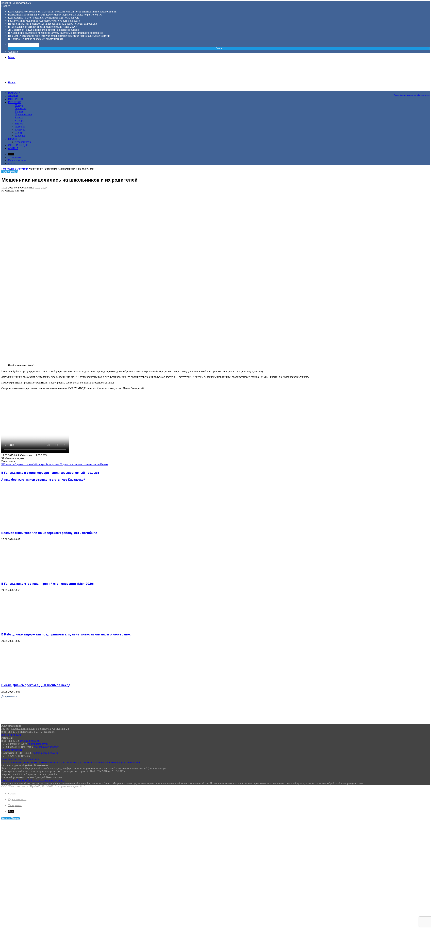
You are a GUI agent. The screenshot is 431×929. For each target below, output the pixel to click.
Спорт (18, 132)
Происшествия (23, 114)
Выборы (19, 120)
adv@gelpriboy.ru (29, 740)
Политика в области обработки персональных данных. (32, 780)
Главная (5, 168)
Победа (19, 105)
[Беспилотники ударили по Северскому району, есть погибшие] (34, 526)
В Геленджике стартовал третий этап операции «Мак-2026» (42, 26)
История (20, 126)
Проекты (14, 138)
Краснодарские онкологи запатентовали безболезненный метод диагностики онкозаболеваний (62, 11)
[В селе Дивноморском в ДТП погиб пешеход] (34, 678)
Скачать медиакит (11, 749)
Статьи (13, 96)
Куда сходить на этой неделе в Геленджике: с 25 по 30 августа (44, 17)
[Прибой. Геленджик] (26, 76)
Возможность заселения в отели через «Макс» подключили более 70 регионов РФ (55, 14)
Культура (20, 129)
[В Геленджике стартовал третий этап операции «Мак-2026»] (34, 577)
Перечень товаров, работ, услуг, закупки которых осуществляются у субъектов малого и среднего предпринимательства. (70, 762)
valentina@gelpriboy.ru (46, 746)
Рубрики (14, 102)
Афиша (13, 148)
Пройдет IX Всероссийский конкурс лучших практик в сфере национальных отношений (59, 35)
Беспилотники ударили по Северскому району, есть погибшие (44, 20)
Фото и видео (18, 145)
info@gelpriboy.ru (11, 734)
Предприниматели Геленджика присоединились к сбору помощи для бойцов (52, 23)
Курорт (19, 111)
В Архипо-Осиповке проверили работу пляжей (35, 38)
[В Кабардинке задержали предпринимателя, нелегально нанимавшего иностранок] (34, 627)
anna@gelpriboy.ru (38, 743)
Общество (20, 108)
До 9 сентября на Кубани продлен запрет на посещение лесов (43, 29)
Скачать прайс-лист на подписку (20, 759)
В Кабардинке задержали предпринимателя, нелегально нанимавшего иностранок (55, 32)
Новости (14, 92)
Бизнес (19, 123)
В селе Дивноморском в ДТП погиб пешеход (35, 685)
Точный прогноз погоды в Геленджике (412, 95)
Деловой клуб (23, 141)
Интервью (15, 99)
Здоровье (20, 135)
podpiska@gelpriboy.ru (45, 752)
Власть (19, 117)
